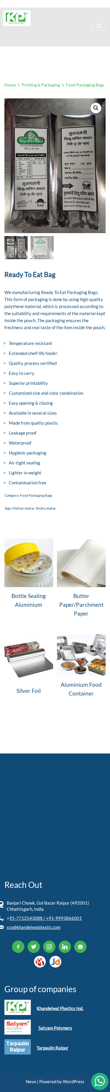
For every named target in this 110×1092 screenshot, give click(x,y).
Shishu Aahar (46, 508)
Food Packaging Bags (85, 84)
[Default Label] (18, 946)
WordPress (73, 1081)
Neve (31, 1081)
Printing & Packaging (41, 84)
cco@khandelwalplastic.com (33, 927)
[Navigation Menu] (99, 26)
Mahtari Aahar (23, 508)
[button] (96, 108)
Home (10, 84)
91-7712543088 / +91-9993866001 (45, 918)
